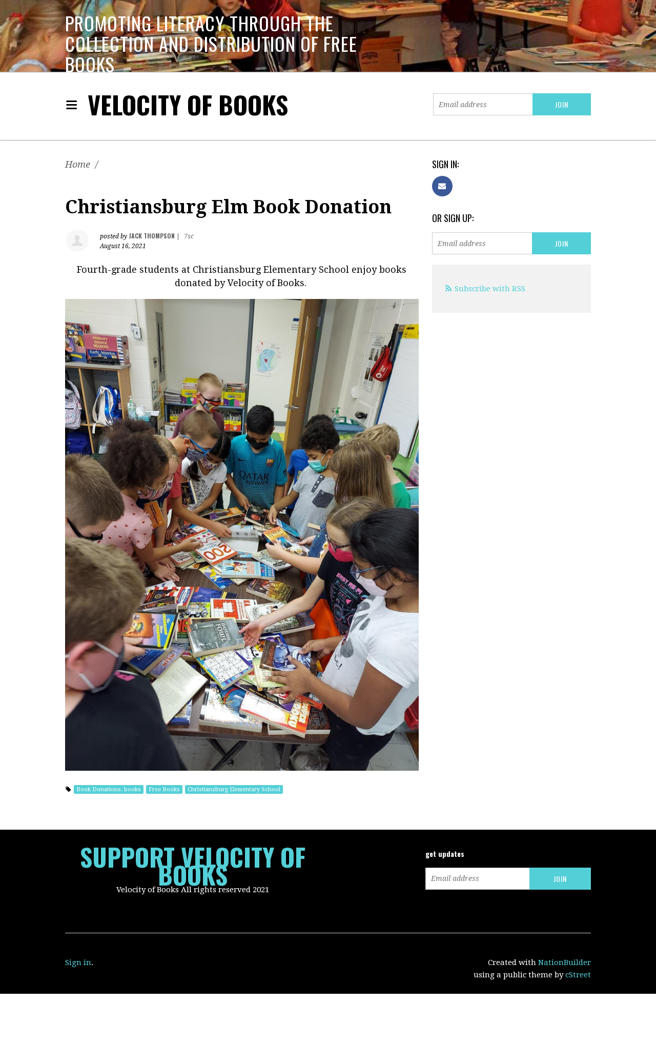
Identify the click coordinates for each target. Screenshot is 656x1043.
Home (77, 164)
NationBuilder (564, 962)
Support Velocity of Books (192, 865)
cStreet (578, 974)
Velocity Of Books (188, 104)
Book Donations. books (108, 789)
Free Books (164, 789)
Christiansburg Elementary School (234, 789)
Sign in (78, 962)
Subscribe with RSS (490, 288)
